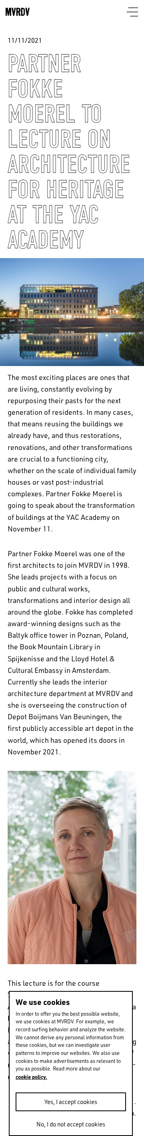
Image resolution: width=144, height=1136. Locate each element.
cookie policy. (31, 1076)
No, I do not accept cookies (70, 1124)
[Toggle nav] (132, 12)
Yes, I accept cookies (70, 1102)
